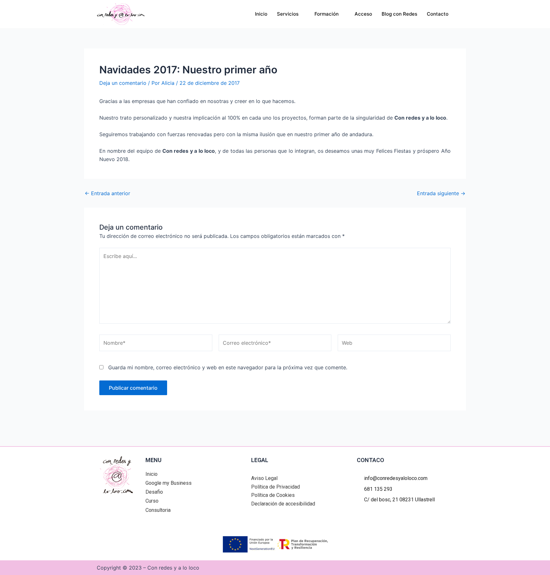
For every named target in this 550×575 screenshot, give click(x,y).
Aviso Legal (264, 478)
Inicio (261, 14)
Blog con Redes (399, 14)
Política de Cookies (273, 495)
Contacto (437, 14)
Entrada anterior (107, 193)
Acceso (363, 14)
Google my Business (168, 483)
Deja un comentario (122, 83)
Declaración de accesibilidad (283, 504)
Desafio (154, 492)
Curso (152, 501)
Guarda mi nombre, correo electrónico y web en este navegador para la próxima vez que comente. (227, 367)
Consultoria (158, 510)
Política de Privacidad (275, 487)
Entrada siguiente (441, 193)
